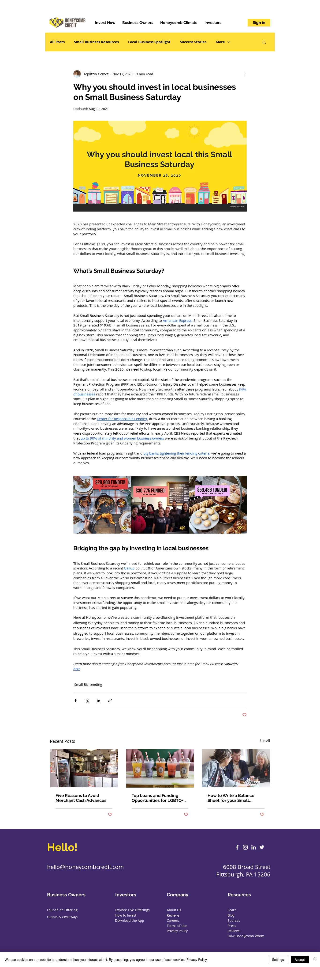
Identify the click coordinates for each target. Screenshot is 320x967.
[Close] (314, 959)
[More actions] (244, 74)
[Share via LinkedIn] (98, 700)
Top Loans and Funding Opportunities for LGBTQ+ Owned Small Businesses (158, 798)
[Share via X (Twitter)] (87, 700)
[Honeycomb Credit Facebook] (237, 847)
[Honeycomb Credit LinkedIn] (253, 847)
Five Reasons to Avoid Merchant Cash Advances (81, 798)
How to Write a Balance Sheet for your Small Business (231, 798)
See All (265, 740)
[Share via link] (110, 700)
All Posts (57, 42)
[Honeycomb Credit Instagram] (245, 847)
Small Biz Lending (88, 684)
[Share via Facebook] (75, 700)
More (220, 42)
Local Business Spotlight (149, 42)
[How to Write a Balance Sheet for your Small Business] (236, 768)
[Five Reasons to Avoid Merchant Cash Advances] (84, 768)
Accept (300, 959)
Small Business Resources (96, 42)
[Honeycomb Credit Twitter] (262, 847)
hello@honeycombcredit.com (85, 867)
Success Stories (193, 42)
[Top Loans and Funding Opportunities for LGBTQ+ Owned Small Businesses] (160, 768)
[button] (264, 42)
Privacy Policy (196, 959)
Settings (278, 959)
